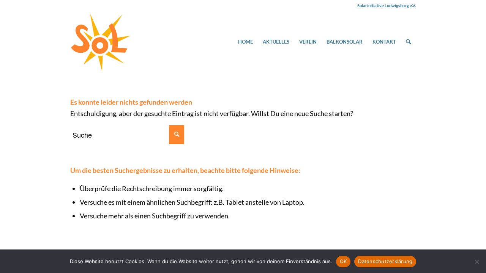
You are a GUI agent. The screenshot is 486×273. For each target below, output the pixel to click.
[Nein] (476, 261)
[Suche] (408, 41)
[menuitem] (245, 41)
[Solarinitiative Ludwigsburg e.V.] (100, 41)
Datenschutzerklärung (385, 261)
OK (343, 261)
